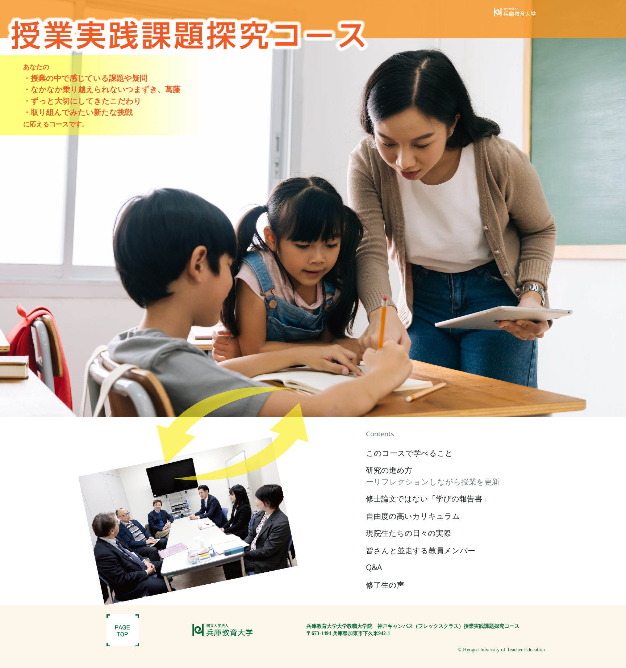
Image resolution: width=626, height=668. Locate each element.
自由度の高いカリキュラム (413, 516)
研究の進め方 (433, 476)
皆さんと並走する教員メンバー (420, 550)
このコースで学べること (409, 453)
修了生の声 (385, 585)
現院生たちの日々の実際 (408, 533)
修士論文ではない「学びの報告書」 (428, 498)
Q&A (374, 567)
